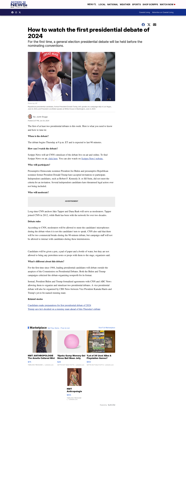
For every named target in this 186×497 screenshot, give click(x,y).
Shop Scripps (150, 4)
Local (102, 4)
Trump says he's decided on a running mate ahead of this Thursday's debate (64, 309)
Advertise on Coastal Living (162, 12)
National (112, 4)
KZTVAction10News (13, 12)
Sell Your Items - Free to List (59, 328)
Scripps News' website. (92, 158)
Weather (125, 4)
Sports (136, 4)
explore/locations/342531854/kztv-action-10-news (16, 12)
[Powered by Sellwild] (111, 405)
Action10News (20, 12)
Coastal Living (144, 12)
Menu (90, 4)
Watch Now (167, 4)
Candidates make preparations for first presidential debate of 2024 (59, 305)
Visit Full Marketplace (107, 328)
